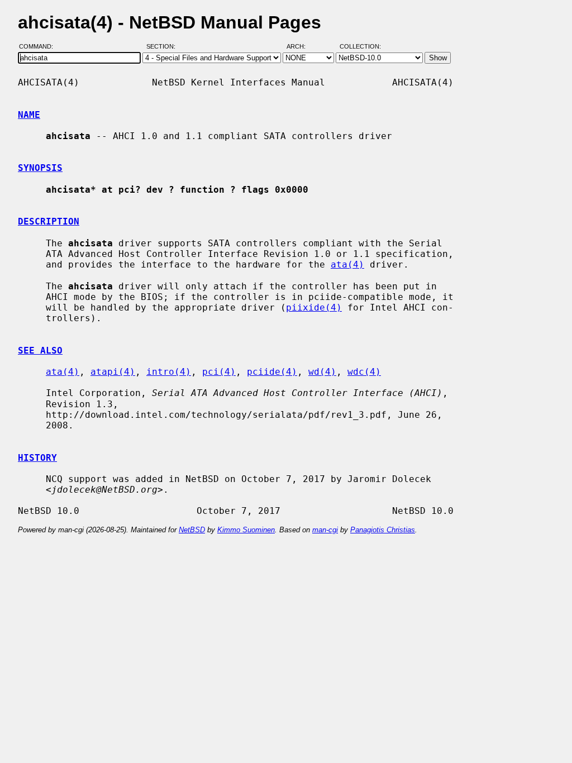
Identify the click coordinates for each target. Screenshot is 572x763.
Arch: (301, 46)
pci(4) (219, 371)
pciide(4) (272, 371)
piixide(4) (314, 307)
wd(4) (322, 371)
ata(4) (347, 264)
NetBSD (192, 530)
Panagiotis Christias (382, 530)
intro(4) (168, 371)
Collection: (360, 46)
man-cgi (325, 530)
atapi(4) (112, 371)
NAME (29, 114)
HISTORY (37, 457)
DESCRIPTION (48, 221)
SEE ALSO (40, 350)
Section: (163, 46)
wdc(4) (364, 371)
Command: (39, 46)
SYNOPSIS (40, 168)
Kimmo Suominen (246, 530)
